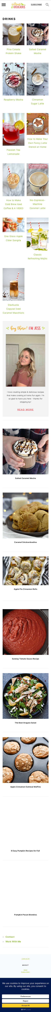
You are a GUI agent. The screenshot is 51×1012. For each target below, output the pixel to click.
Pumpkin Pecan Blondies (25, 915)
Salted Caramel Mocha (25, 478)
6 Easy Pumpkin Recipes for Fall (25, 851)
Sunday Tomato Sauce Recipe (25, 659)
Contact (10, 937)
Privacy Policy (25, 972)
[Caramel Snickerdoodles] (26, 515)
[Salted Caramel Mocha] (26, 451)
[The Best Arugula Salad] (26, 696)
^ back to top (25, 958)
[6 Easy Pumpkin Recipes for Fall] (26, 824)
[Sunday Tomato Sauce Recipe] (26, 632)
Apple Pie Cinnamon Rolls (25, 589)
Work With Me (13, 941)
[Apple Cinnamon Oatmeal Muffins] (26, 760)
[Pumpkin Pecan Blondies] (26, 888)
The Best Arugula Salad (25, 723)
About (25, 969)
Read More (25, 409)
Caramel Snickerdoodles (25, 542)
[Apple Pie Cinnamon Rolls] (26, 571)
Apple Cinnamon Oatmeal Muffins (25, 787)
